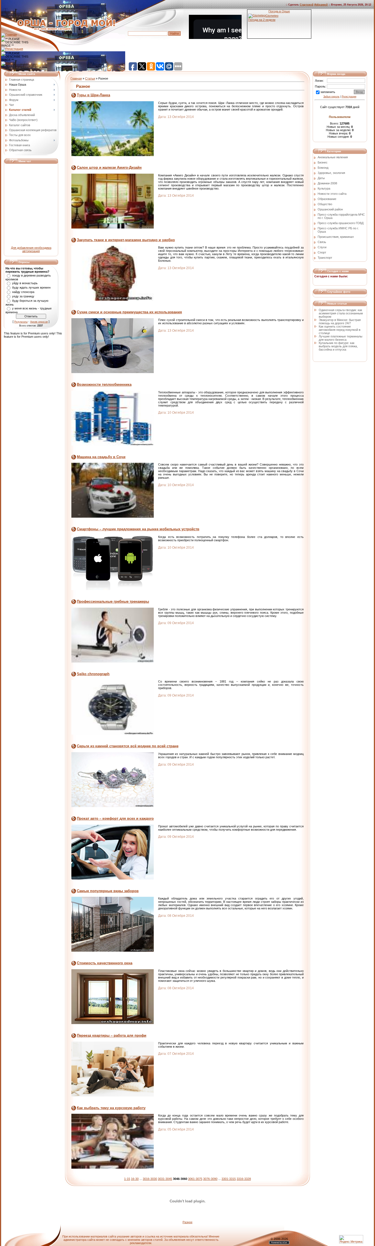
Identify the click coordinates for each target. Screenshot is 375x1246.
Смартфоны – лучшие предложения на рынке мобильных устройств (138, 529)
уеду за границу (23, 296)
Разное (187, 1222)
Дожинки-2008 (327, 183)
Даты (321, 178)
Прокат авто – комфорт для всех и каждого (115, 818)
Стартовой (307, 4)
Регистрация (349, 96)
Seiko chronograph (93, 674)
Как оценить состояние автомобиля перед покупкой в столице (339, 330)
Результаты (20, 321)
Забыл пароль (331, 96)
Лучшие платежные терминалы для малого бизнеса (340, 338)
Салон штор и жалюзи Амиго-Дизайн (109, 167)
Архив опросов (39, 321)
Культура (324, 188)
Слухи (322, 247)
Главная (76, 78)
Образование (327, 199)
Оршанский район (330, 209)
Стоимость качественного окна (104, 963)
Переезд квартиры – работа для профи (111, 1035)
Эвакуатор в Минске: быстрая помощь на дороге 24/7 (340, 321)
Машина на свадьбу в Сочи (101, 457)
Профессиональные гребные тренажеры (113, 601)
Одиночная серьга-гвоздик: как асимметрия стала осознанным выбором (341, 313)
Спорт (322, 252)
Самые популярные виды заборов (108, 891)
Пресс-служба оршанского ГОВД (340, 223)
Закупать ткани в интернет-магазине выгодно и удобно (126, 240)
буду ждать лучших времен (31, 287)
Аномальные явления (333, 157)
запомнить (327, 92)
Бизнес (323, 162)
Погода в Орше (279, 11)
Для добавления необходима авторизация (31, 249)
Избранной (321, 4)
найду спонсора (23, 292)
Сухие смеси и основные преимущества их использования (129, 312)
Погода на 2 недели (261, 19)
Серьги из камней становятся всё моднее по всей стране (127, 746)
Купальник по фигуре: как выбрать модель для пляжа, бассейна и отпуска (338, 346)
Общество (325, 204)
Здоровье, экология (331, 172)
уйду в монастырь (25, 283)
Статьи (90, 78)
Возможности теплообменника (104, 384)
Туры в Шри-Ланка (93, 95)
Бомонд (323, 167)
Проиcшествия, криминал (336, 236)
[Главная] (9, 34)
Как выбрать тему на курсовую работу (111, 1108)
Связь (322, 242)
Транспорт (325, 257)
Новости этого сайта (332, 193)
